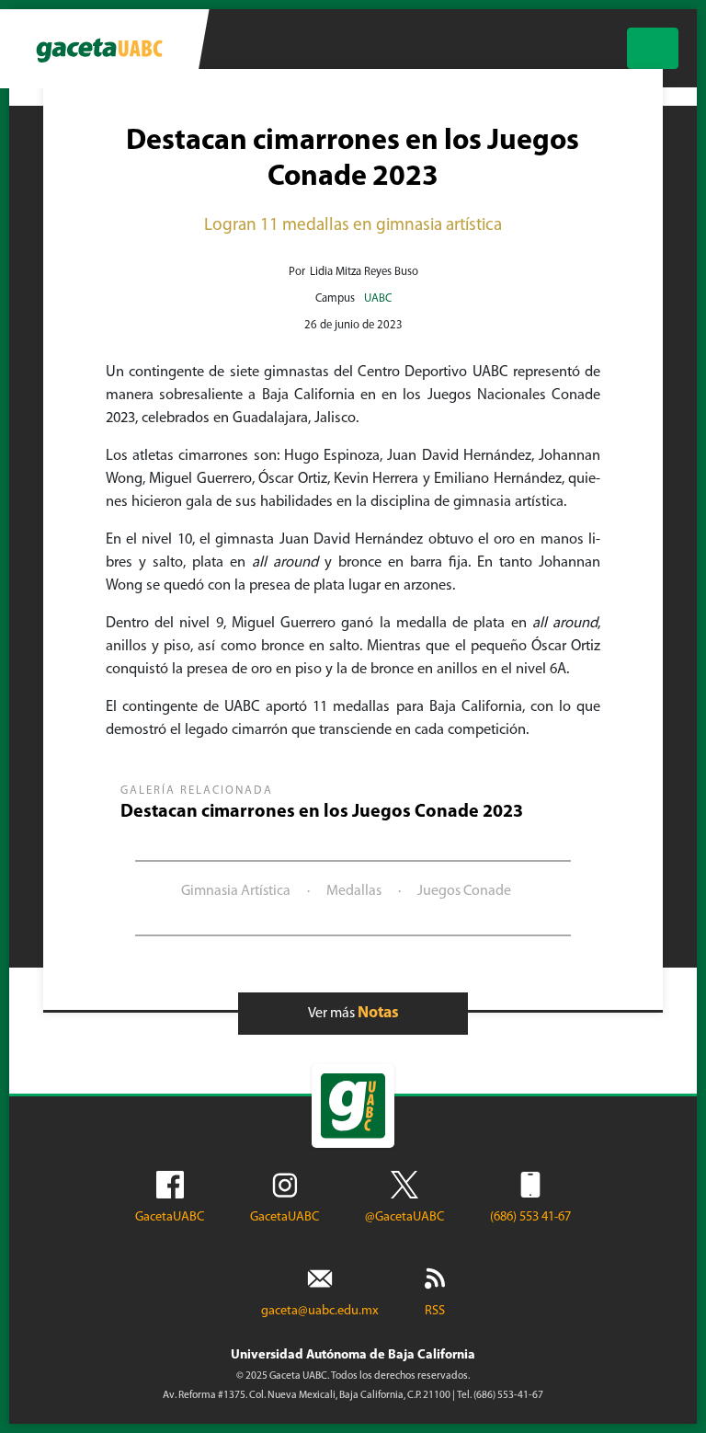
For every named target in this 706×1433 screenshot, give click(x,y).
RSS (435, 1311)
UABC (378, 298)
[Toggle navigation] (652, 48)
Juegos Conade (464, 891)
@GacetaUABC (404, 1217)
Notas (378, 1013)
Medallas (353, 891)
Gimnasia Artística (235, 891)
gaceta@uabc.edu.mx (320, 1311)
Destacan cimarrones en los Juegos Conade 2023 (321, 812)
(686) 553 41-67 (530, 1217)
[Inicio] (98, 49)
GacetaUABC (169, 1217)
